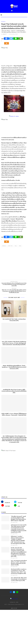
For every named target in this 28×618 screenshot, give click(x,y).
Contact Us (12, 602)
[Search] (26, 15)
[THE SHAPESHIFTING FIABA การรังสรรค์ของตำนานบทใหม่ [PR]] (14, 308)
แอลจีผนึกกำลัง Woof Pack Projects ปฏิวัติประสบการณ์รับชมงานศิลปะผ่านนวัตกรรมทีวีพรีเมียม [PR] (14, 391)
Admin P (5, 34)
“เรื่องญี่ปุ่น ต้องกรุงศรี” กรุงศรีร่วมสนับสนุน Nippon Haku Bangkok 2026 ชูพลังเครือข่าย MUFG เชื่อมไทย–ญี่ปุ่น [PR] (18, 518)
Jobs (17, 602)
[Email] (20, 38)
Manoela (4, 246)
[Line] (15, 38)
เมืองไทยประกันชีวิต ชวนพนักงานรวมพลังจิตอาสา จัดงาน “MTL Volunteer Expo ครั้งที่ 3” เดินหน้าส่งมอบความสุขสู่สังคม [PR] (18, 571)
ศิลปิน (20, 246)
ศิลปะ (16, 246)
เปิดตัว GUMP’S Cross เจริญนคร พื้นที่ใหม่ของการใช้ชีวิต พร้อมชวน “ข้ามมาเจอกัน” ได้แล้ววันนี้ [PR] (14, 414)
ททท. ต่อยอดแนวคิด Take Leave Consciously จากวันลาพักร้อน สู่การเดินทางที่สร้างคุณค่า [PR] (19, 579)
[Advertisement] (14, 264)
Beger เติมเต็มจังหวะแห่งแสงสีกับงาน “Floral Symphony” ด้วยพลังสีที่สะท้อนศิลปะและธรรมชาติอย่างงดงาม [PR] (14, 367)
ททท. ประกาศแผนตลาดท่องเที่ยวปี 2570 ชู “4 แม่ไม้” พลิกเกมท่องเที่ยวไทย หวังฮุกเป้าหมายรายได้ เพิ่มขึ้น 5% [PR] (19, 563)
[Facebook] (6, 38)
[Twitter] (11, 38)
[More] (7, 42)
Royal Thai (10, 246)
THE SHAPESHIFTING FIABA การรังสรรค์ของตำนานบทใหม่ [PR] (14, 320)
